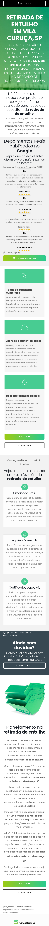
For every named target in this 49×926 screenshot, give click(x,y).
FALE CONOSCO (25, 3)
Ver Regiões (24, 437)
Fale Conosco (26, 665)
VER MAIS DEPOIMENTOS (26, 258)
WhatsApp (25, 445)
